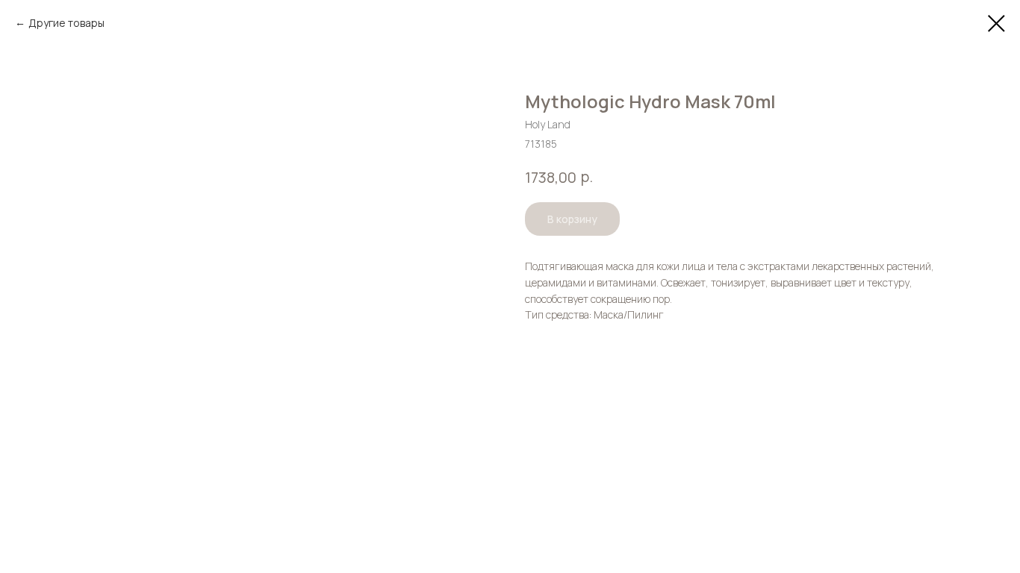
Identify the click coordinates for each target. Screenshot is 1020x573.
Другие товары (66, 23)
